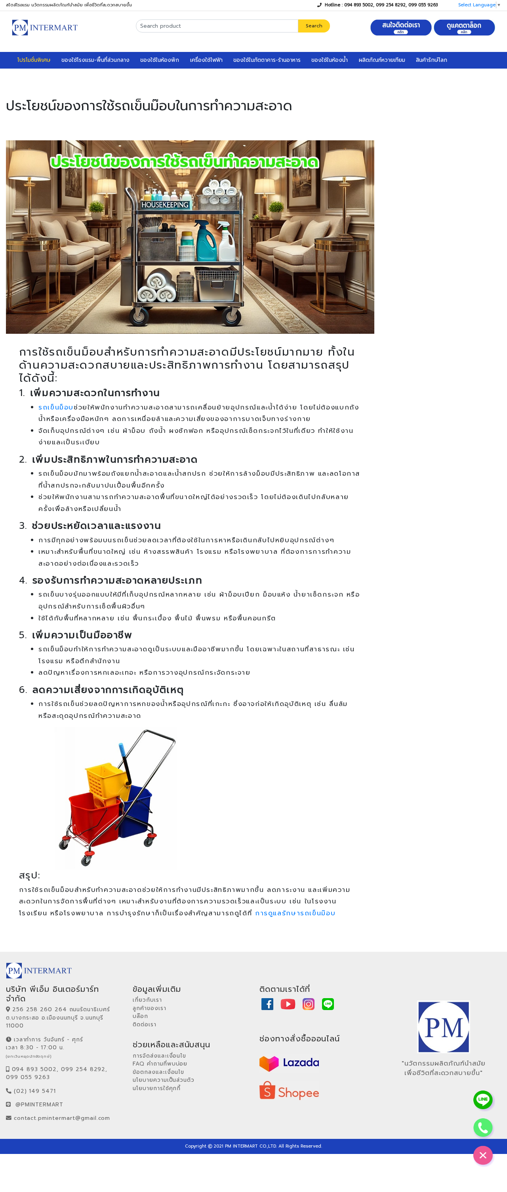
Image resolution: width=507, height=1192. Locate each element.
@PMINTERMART (39, 1104)
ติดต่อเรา (144, 1024)
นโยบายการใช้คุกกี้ (157, 1088)
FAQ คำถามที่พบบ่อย (160, 1064)
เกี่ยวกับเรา (147, 1000)
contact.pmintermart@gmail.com (62, 1118)
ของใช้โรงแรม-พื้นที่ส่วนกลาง (95, 60)
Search (314, 25)
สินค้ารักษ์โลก (431, 60)
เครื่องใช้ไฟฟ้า (206, 60)
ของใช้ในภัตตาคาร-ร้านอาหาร (267, 60)
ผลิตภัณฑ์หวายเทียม (382, 60)
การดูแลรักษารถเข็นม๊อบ (295, 913)
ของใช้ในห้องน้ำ (329, 60)
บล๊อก (140, 1016)
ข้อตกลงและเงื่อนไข (158, 1072)
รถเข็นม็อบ (56, 407)
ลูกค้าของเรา (149, 1008)
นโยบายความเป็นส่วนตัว (163, 1080)
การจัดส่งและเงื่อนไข (159, 1056)
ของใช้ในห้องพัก (159, 60)
